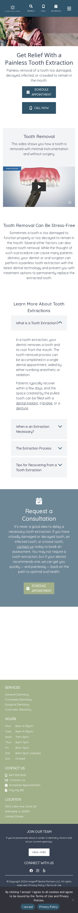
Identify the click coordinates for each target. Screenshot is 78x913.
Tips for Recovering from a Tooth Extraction (36, 467)
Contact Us (17, 780)
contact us (25, 547)
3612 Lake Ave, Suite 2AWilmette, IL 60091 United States (21, 811)
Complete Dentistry (18, 699)
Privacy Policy (37, 885)
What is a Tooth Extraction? (37, 323)
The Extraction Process (33, 448)
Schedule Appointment (24, 785)
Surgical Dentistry (17, 704)
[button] (39, 92)
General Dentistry (17, 694)
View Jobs (39, 852)
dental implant (27, 403)
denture (22, 408)
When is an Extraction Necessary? (32, 429)
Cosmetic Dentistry (18, 709)
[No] (73, 900)
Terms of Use (53, 885)
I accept (27, 906)
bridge (47, 403)
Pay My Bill (16, 790)
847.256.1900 (17, 775)
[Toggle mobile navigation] (68, 8)
